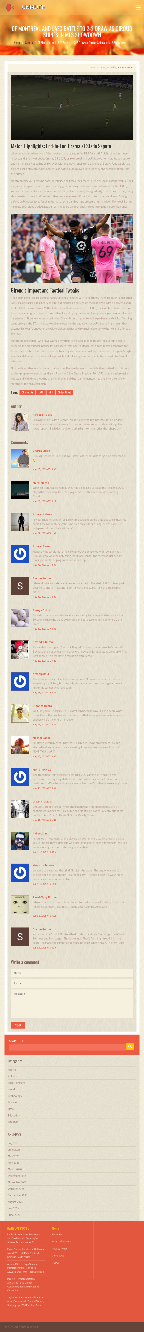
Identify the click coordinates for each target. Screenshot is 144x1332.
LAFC (41, 392)
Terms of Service (61, 1241)
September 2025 (18, 1195)
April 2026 (14, 1162)
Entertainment (16, 1083)
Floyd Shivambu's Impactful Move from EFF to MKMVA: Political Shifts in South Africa (26, 1253)
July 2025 (13, 1208)
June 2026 (14, 1149)
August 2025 (15, 1202)
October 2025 (16, 1189)
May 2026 (13, 1156)
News (11, 1109)
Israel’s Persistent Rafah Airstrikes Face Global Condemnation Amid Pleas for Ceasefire (23, 1284)
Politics (12, 1076)
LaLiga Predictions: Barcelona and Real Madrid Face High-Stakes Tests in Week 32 (23, 1238)
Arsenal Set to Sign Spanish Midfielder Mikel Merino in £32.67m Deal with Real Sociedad (25, 1267)
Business (13, 1102)
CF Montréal (27, 392)
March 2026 (15, 1169)
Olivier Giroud (64, 392)
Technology (15, 1096)
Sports (29, 42)
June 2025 (14, 1215)
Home (17, 42)
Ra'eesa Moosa (126, 67)
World (11, 1089)
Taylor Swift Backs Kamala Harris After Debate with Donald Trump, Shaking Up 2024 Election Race (25, 1301)
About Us (57, 1234)
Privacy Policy (60, 1248)
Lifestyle (13, 1122)
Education (14, 1115)
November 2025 (17, 1182)
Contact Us (58, 1255)
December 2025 (17, 1176)
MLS (51, 392)
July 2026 (13, 1143)
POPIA (55, 1262)
